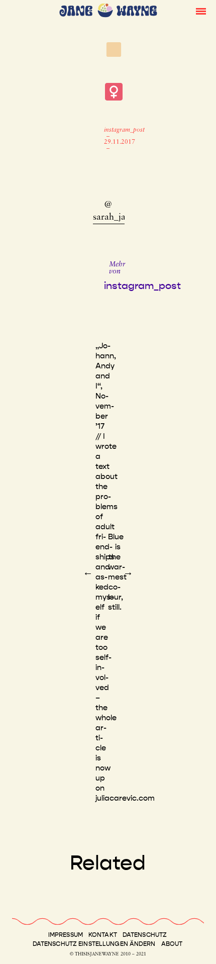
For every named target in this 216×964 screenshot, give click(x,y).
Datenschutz (145, 934)
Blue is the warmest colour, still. (117, 572)
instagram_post (124, 130)
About (172, 943)
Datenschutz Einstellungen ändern (94, 943)
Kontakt (102, 934)
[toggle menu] (201, 10)
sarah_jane (114, 217)
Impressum (65, 934)
